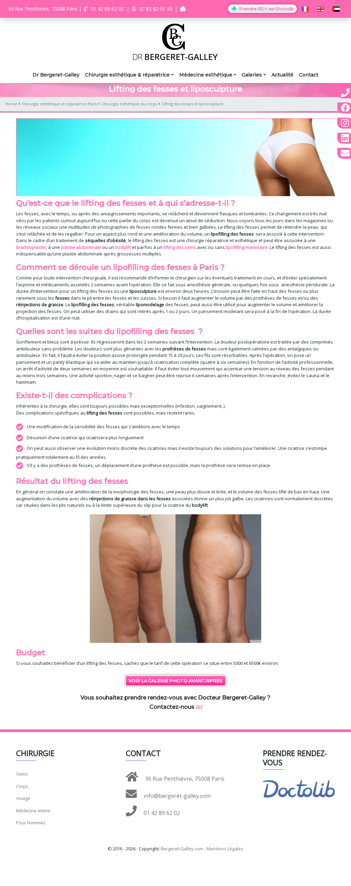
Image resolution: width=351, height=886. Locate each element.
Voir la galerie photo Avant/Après (175, 680)
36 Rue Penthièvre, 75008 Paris (184, 778)
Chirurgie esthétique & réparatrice (127, 75)
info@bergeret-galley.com (176, 796)
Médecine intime (33, 810)
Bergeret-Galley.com (182, 849)
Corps (22, 786)
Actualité (282, 75)
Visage (23, 798)
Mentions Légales (225, 849)
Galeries (252, 75)
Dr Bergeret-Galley (56, 75)
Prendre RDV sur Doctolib (265, 8)
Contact (308, 75)
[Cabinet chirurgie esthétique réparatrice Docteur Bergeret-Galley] (175, 41)
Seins (22, 774)
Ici (199, 707)
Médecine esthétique (205, 75)
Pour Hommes (31, 822)
